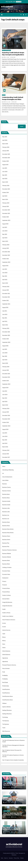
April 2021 (4, 321)
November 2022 (6, 255)
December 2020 (6, 331)
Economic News (6, 571)
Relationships (5, 685)
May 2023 (4, 234)
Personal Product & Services (9, 665)
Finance (4, 581)
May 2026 (4, 136)
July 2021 (4, 311)
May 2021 (4, 317)
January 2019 (5, 412)
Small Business (6, 689)
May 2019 (4, 398)
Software (4, 703)
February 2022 (5, 286)
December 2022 (6, 251)
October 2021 (5, 300)
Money (4, 637)
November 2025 (6, 157)
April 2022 (4, 279)
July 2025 (4, 168)
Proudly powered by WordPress (9, 853)
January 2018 (5, 453)
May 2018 (4, 439)
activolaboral (7, 6)
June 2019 (4, 394)
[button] (20, 14)
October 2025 (5, 161)
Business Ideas (6, 494)
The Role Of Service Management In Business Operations (13, 799)
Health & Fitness (6, 612)
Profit (3, 672)
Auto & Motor (5, 480)
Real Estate (5, 682)
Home (2, 858)
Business (4, 483)
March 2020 (5, 363)
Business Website (6, 553)
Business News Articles (7, 529)
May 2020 (4, 356)
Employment (5, 577)
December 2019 (6, 373)
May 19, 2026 (7, 802)
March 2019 (5, 405)
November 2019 (6, 377)
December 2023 (6, 209)
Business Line (5, 515)
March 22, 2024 (7, 101)
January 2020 (5, 370)
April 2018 (4, 443)
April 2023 (4, 237)
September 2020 (6, 342)
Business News (6, 522)
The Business (5, 720)
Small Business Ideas (7, 696)
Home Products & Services (8, 619)
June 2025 (4, 171)
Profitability (5, 675)
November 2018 (6, 419)
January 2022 (5, 290)
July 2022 (4, 269)
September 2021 (6, 304)
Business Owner (6, 536)
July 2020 (4, 349)
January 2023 (5, 248)
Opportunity (5, 658)
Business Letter (6, 508)
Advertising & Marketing (8, 469)
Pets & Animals (6, 668)
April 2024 (4, 196)
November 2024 (6, 189)
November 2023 (6, 213)
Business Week (6, 560)
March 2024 (5, 199)
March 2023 (5, 241)
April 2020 (4, 359)
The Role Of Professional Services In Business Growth (14, 784)
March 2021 (5, 324)
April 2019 (4, 401)
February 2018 (5, 450)
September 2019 (6, 384)
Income (4, 623)
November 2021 (6, 297)
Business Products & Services (9, 550)
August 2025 (5, 164)
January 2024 (5, 206)
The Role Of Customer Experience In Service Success (11, 829)
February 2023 (5, 244)
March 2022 (5, 283)
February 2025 (5, 185)
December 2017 (6, 457)
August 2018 (5, 429)
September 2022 (6, 262)
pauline (13, 57)
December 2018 (6, 415)
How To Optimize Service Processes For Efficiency (12, 814)
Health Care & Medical (7, 616)
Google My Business (7, 602)
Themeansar (14, 854)
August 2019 (5, 387)
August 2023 (5, 223)
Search (4, 122)
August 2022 (5, 265)
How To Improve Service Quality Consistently (13, 760)
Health (3, 609)
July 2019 (4, 391)
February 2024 (5, 203)
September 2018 (6, 425)
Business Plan (5, 543)
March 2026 (5, 143)
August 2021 (5, 307)
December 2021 (6, 293)
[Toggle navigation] (26, 15)
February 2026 (5, 147)
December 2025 (6, 154)
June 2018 (4, 436)
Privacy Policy (16, 858)
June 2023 (4, 230)
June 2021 (4, 314)
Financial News (6, 588)
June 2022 (4, 272)
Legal (3, 633)
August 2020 (5, 345)
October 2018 (5, 422)
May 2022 (4, 276)
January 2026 (5, 150)
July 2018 (4, 432)
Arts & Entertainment (6, 50)
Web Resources (6, 731)
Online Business (6, 651)
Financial (4, 584)
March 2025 (5, 182)
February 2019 (5, 408)
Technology (5, 717)
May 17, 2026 (7, 817)
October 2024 (5, 192)
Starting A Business (7, 710)
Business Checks (6, 487)
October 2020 (5, 338)
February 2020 (5, 366)
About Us (6, 858)
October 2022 (5, 258)
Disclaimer (11, 858)
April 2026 (4, 140)
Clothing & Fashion (7, 567)
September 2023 (6, 220)
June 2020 (4, 352)
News (3, 644)
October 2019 (5, 380)
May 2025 (4, 175)
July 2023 (4, 227)
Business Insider (6, 501)
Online (3, 647)
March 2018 (5, 446)
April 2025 (4, 178)
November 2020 (6, 335)
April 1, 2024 (6, 57)
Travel (3, 727)
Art (3, 473)
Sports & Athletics (6, 706)
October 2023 (5, 216)
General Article (5, 598)
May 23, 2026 (7, 787)
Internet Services (6, 630)
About (3, 466)
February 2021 (5, 328)
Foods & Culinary (6, 595)
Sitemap (21, 858)
